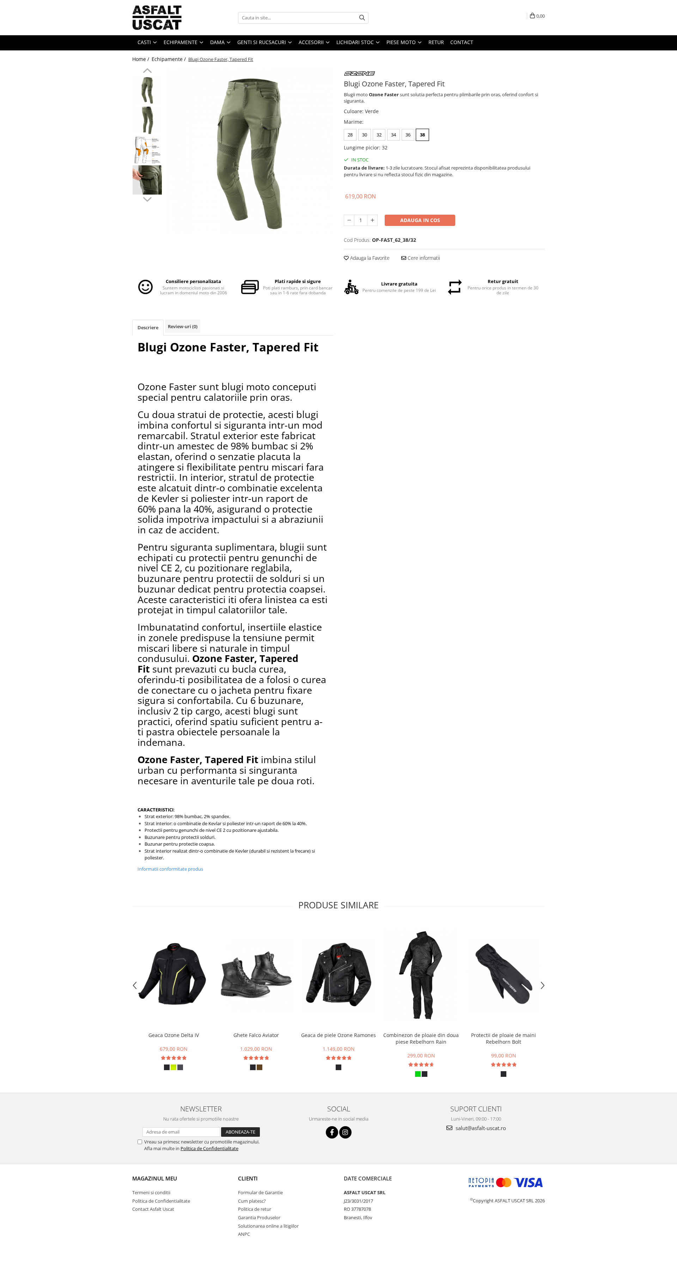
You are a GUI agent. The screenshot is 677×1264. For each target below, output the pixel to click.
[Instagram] (345, 1132)
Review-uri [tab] (182, 326)
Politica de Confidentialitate (209, 1148)
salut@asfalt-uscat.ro (480, 1127)
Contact (461, 42)
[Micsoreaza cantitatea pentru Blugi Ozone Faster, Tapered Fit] (349, 220)
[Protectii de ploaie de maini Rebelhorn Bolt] (503, 975)
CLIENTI (248, 1178)
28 (350, 134)
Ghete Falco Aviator (256, 1035)
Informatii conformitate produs (170, 869)
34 (393, 134)
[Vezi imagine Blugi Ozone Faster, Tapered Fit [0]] (147, 90)
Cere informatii (423, 257)
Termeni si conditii (151, 1192)
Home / (141, 59)
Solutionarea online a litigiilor (268, 1226)
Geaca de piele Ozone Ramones (338, 1035)
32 (379, 134)
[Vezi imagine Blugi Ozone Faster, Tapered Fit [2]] (147, 150)
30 (364, 134)
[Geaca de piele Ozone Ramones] (338, 975)
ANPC (244, 1234)
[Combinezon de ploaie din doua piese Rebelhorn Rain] (421, 975)
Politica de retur (254, 1209)
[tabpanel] (249, 151)
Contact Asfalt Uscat (153, 1209)
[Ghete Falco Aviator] (256, 975)
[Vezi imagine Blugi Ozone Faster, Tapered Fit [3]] (147, 180)
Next (147, 198)
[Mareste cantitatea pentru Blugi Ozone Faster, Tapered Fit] (372, 220)
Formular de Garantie (260, 1192)
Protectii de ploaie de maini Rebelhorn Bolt (503, 1038)
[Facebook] (332, 1132)
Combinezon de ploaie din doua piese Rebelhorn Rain (421, 1038)
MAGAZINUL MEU (154, 1178)
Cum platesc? (252, 1201)
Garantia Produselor (259, 1217)
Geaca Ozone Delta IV (173, 1035)
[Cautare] (362, 18)
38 (422, 134)
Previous (147, 71)
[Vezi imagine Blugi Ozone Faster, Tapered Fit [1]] (147, 120)
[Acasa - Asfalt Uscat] (167, 17)
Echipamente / (169, 59)
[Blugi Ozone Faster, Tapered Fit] (249, 151)
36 (407, 134)
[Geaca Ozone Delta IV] (173, 975)
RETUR (436, 42)
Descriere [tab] (148, 327)
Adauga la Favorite (369, 257)
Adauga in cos (420, 220)
